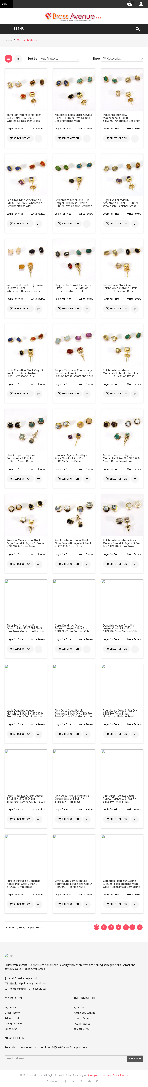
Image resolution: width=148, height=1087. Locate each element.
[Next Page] (140, 927)
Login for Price (15, 128)
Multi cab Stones (28, 40)
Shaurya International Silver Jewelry (107, 1075)
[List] (18, 59)
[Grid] (8, 59)
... (132, 927)
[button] (38, 128)
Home (8, 40)
